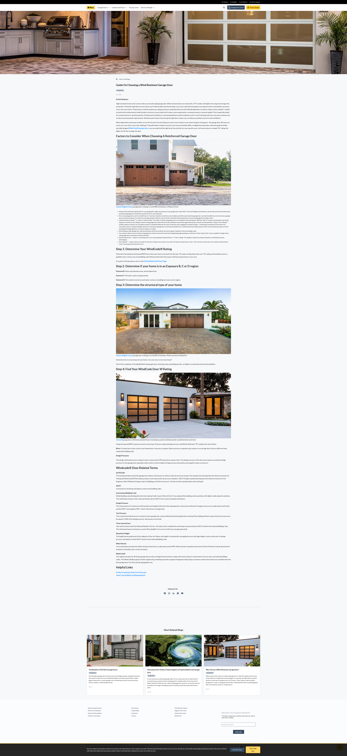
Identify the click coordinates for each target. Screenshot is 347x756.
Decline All (253, 750)
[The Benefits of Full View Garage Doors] (115, 650)
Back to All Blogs (124, 79)
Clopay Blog (135, 710)
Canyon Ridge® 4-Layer (124, 355)
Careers (133, 716)
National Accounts (180, 713)
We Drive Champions (94, 710)
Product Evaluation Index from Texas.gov (131, 572)
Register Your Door (181, 710)
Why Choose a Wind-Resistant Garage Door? (222, 670)
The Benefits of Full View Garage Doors (103, 670)
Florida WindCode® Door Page (155, 261)
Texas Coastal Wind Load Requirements (130, 575)
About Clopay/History (95, 708)
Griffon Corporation (94, 716)
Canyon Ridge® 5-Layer (124, 207)
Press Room (135, 708)
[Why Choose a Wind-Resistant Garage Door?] (232, 650)
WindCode (178, 716)
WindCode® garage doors (139, 128)
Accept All (237, 750)
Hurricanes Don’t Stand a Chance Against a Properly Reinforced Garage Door (173, 671)
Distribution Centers (181, 708)
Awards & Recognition (95, 713)
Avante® (119, 440)
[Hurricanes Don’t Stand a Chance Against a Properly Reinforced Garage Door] (173, 650)
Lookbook (134, 713)
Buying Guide (134, 7)
